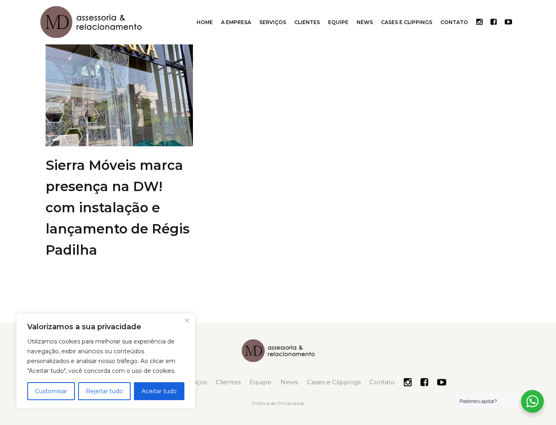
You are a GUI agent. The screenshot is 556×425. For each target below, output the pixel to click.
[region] (105, 361)
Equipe (338, 22)
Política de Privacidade (278, 403)
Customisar (51, 391)
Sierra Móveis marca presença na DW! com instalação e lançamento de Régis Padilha (118, 207)
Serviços (272, 22)
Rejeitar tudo (104, 391)
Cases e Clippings (406, 22)
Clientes (307, 22)
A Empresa (236, 22)
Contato (454, 22)
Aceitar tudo (159, 391)
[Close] (187, 320)
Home (205, 22)
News (365, 22)
